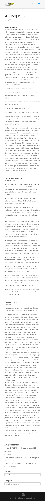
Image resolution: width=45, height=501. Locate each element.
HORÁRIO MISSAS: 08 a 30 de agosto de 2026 (20, 448)
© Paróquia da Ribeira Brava (25, 498)
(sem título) (8, 451)
